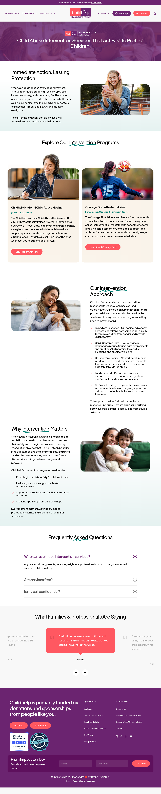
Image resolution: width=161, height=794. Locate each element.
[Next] (85, 672)
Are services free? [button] (38, 579)
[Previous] (76, 672)
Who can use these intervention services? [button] (57, 556)
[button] (26, 252)
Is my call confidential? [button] (42, 591)
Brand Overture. (100, 776)
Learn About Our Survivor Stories (80, 2)
